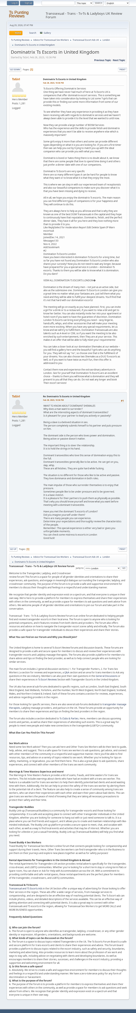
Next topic (119, 60)
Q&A (66, 672)
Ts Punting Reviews (19, 14)
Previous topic (102, 60)
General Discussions (106, 676)
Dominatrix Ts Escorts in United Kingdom (64, 79)
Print (122, 69)
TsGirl (16, 79)
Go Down (15, 69)
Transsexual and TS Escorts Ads (25, 888)
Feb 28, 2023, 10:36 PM (53, 82)
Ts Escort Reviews (47, 679)
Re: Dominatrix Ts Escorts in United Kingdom (66, 396)
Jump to (79, 568)
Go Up (13, 549)
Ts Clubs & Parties (69, 718)
